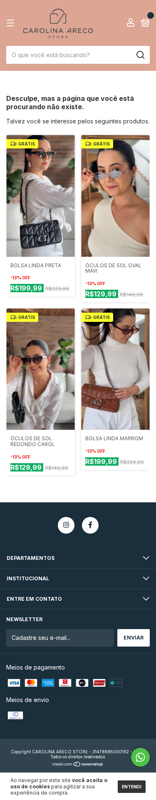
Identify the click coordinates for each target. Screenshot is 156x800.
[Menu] (11, 23)
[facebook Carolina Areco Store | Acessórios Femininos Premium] (90, 525)
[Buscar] (140, 55)
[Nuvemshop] (78, 764)
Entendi (131, 786)
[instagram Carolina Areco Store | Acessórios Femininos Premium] (66, 525)
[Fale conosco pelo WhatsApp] (140, 757)
